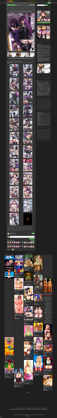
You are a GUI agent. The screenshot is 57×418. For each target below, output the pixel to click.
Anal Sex (11, 226)
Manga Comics (27, 324)
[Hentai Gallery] (47, 285)
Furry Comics (37, 304)
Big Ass (13, 62)
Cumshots (38, 86)
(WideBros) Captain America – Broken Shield (42, 45)
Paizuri (42, 93)
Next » (28, 392)
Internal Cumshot (42, 90)
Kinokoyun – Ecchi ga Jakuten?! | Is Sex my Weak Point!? (43, 54)
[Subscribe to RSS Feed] (42, 1)
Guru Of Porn (48, 307)
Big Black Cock (44, 82)
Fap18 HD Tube (48, 320)
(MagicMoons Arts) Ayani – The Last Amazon (43, 52)
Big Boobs (17, 226)
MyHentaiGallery (28, 284)
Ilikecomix (38, 122)
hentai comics (39, 114)
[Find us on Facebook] (39, 1)
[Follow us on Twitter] (40, 1)
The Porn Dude (48, 317)
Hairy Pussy (39, 89)
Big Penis (47, 84)
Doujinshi (48, 86)
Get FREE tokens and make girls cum (23, 53)
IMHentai (27, 304)
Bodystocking (26, 226)
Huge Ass (43, 89)
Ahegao (9, 226)
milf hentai (38, 123)
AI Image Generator (38, 273)
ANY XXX (48, 315)
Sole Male (9, 230)
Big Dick (45, 84)
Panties (44, 93)
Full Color (24, 62)
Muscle (44, 92)
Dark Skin (41, 86)
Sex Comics (12, 63)
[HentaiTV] (11, 250)
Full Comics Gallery (28, 62)
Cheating (44, 85)
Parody (10, 63)
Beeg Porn (48, 319)
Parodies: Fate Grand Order (25, 229)
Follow (33, 233)
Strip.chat (13, 54)
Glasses (47, 88)
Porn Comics (27, 270)
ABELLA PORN (48, 312)
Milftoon (8, 358)
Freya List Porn (48, 314)
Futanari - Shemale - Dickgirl (29, 284)
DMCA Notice (39, 414)
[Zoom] (13, 5)
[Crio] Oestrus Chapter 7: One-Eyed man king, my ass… (43, 47)
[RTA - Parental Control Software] (9, 257)
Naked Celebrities (47, 298)
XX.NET (48, 302)
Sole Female (30, 229)
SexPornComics (47, 342)
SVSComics (27, 269)
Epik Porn (48, 305)
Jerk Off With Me (14, 53)
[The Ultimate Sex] (9, 262)
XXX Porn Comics (9, 377)
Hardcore (32, 62)
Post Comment (32, 238)
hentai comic (39, 115)
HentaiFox (17, 318)
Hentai (8, 63)
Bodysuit (30, 226)
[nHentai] (13, 250)
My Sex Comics (18, 276)
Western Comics (37, 292)
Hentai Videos (47, 297)
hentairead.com (42, 25)
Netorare (38, 93)
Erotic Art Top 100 (48, 322)
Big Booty (20, 226)
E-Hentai (37, 320)
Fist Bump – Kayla (39, 57)
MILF (41, 92)
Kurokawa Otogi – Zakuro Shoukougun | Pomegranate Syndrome (42, 55)
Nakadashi (16, 229)
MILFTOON (38, 116)
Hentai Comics (18, 293)
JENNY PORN (48, 309)
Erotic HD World (48, 304)
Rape (45, 93)
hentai (38, 117)
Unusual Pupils (18, 230)
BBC (42, 82)
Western (41, 95)
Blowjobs (23, 226)
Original (40, 93)
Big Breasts (15, 62)
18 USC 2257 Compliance (32, 414)
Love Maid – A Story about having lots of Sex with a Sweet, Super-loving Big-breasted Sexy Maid (43, 59)
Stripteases (42, 414)
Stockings (46, 94)
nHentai (36, 353)
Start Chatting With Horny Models (32, 53)
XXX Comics (27, 323)
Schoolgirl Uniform (48, 93)
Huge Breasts (46, 89)
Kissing (46, 90)
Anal (11, 62)
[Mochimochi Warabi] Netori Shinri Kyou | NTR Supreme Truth (43, 61)
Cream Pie (46, 85)
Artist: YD (14, 226)
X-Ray (21, 230)
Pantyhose (19, 229)
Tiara (11, 230)
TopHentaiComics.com (20, 414)
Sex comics (38, 120)
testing (38, 121)
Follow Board (43, 22)
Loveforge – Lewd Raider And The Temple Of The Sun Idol (43, 50)
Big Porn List (47, 300)
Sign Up (49, 2)
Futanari (46, 343)
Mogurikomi (13, 229)
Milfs (43, 92)
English (40, 88)
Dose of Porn (47, 310)
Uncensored (14, 230)
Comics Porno (21, 62)
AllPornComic (37, 291)
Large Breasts (9, 229)
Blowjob (18, 62)
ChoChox (37, 303)
